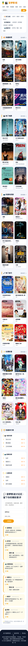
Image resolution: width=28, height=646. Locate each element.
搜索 (24, 10)
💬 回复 (6, 535)
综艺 (20, 7)
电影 (7, 7)
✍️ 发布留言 (8, 521)
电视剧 (12, 7)
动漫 (24, 7)
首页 (3, 7)
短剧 (16, 7)
